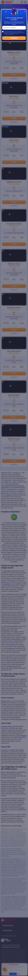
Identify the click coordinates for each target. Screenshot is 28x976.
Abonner (14, 38)
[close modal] (25, 11)
